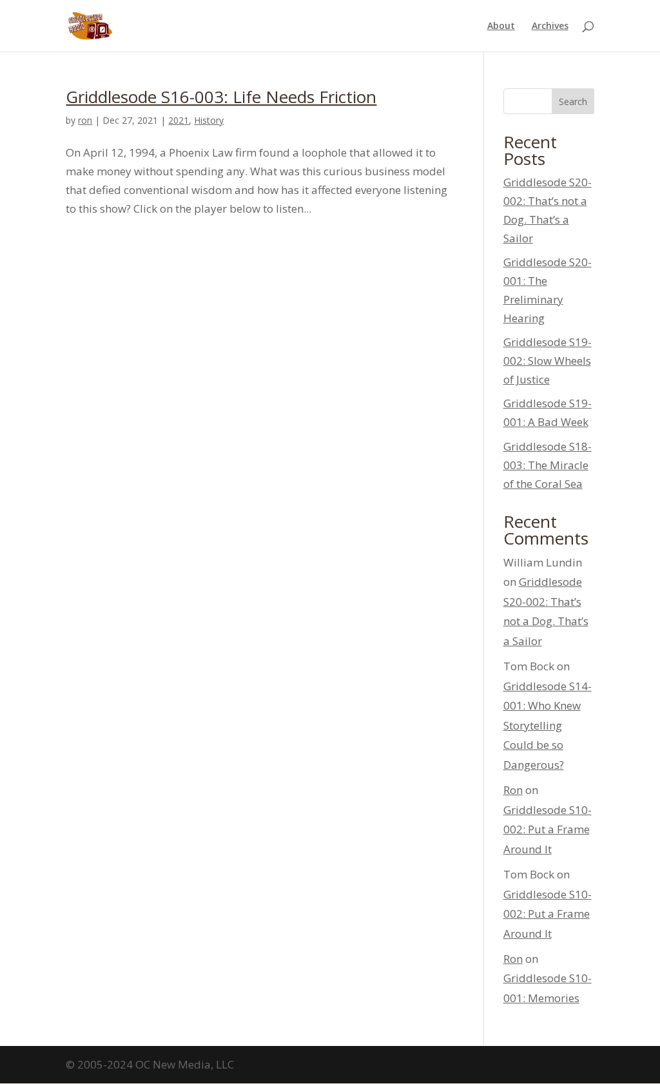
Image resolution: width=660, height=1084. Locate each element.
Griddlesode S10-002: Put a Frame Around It (547, 829)
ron (85, 120)
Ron (513, 789)
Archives (550, 26)
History (209, 120)
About (501, 26)
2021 (178, 120)
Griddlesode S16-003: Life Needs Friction (221, 96)
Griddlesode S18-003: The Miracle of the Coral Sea (547, 465)
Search (573, 101)
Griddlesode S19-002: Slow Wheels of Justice (547, 360)
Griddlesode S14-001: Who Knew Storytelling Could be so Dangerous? (547, 725)
